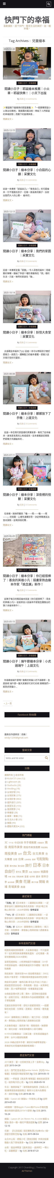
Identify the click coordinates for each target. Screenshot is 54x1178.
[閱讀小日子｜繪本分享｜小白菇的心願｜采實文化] (27, 144)
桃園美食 (36, 872)
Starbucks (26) (14, 785)
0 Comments (31, 99)
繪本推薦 (11, 882)
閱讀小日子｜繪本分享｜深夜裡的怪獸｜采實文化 (27, 497)
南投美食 (10, 853)
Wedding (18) (13, 788)
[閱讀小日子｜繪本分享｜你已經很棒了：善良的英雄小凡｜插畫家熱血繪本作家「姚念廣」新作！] (27, 550)
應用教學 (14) (13, 809)
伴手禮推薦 (30, 842)
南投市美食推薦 (31, 847)
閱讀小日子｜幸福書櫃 (27, 83)
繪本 (38, 876)
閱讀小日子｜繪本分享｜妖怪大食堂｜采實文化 (27, 334)
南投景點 (44, 847)
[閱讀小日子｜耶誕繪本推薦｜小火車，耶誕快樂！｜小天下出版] (27, 63)
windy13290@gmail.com (16, 737)
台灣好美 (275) (14, 795)
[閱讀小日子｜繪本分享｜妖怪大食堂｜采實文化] (27, 306)
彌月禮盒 (13, 866)
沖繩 (9, 877)
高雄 (23, 887)
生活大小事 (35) (14, 819)
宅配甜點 (42, 859)
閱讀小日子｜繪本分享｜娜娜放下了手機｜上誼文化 (27, 416)
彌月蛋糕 (21, 866)
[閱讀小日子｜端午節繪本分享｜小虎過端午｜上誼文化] (27, 635)
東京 (25, 871)
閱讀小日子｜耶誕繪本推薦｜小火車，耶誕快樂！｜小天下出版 (27, 91)
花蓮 (27, 881)
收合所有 (19, 774)
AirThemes (27, 1170)
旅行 (28, 865)
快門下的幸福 (27, 20)
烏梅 (22, 99)
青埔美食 (14, 887)
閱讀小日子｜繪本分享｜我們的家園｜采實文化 (27, 253)
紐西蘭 (32, 876)
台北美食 (38, 853)
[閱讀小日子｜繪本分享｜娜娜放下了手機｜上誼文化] (27, 387)
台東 (21, 859)
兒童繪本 (40, 843)
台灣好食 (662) (14, 798)
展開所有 (8, 774)
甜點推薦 (20, 876)
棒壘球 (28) (12, 812)
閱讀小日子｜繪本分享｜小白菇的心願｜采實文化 (27, 172)
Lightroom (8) (14, 781)
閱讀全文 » (8, 118)
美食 (18, 881)
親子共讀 (35, 882)
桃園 (30, 872)
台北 (27, 853)
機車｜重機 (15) (14, 816)
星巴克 (18, 872)
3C (6, 842)
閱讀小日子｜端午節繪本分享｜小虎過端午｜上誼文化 (27, 663)
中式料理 (18, 842)
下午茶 (11, 843)
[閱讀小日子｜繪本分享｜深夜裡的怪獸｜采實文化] (27, 469)
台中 (20, 853)
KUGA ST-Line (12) (16, 778)
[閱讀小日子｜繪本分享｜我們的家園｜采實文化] (27, 225)
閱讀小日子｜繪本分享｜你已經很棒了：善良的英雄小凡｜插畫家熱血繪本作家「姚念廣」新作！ (27, 580)
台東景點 (27, 859)
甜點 (13, 877)
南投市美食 (15, 847)
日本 (37, 865)
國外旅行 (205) (14, 802)
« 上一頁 (8, 703)
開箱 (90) (11, 822)
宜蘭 (6, 865)
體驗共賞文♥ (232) (15, 826)
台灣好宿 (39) (13, 792)
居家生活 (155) (14, 805)
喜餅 (34, 859)
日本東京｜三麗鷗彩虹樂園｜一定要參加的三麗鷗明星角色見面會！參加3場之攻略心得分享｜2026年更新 (26, 906)
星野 (6, 1065)
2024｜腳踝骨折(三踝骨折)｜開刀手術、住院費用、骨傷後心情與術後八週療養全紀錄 (26, 930)
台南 (15, 859)
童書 (26, 876)
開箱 (42, 882)
